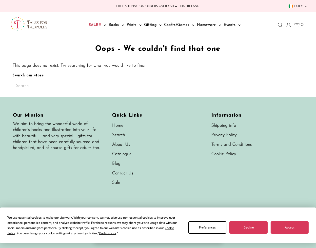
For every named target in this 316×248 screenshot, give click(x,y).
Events (230, 25)
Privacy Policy (224, 135)
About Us (121, 145)
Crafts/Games (177, 25)
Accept (289, 227)
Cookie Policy (223, 154)
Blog (116, 164)
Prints (132, 25)
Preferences (207, 227)
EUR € (298, 6)
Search (118, 135)
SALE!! (95, 25)
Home (117, 126)
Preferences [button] (107, 233)
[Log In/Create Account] (288, 25)
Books (114, 25)
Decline (248, 227)
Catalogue (122, 154)
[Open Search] (280, 25)
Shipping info (223, 126)
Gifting (151, 25)
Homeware (207, 25)
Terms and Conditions (231, 145)
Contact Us (122, 173)
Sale (116, 183)
